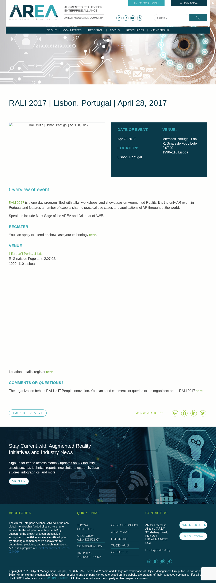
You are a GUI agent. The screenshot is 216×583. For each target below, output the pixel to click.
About (51, 30)
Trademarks (120, 545)
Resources (135, 30)
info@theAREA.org (159, 550)
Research (95, 30)
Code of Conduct (124, 525)
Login (148, 3)
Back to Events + (28, 413)
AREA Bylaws (120, 532)
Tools (115, 30)
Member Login (195, 524)
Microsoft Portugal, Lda (26, 253)
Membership (160, 30)
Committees (72, 30)
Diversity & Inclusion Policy (89, 555)
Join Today (190, 3)
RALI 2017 (16, 202)
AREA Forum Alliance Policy (88, 537)
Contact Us (119, 552)
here (92, 235)
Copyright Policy (89, 546)
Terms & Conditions (85, 527)
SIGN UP (19, 481)
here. (199, 391)
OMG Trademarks (56, 578)
